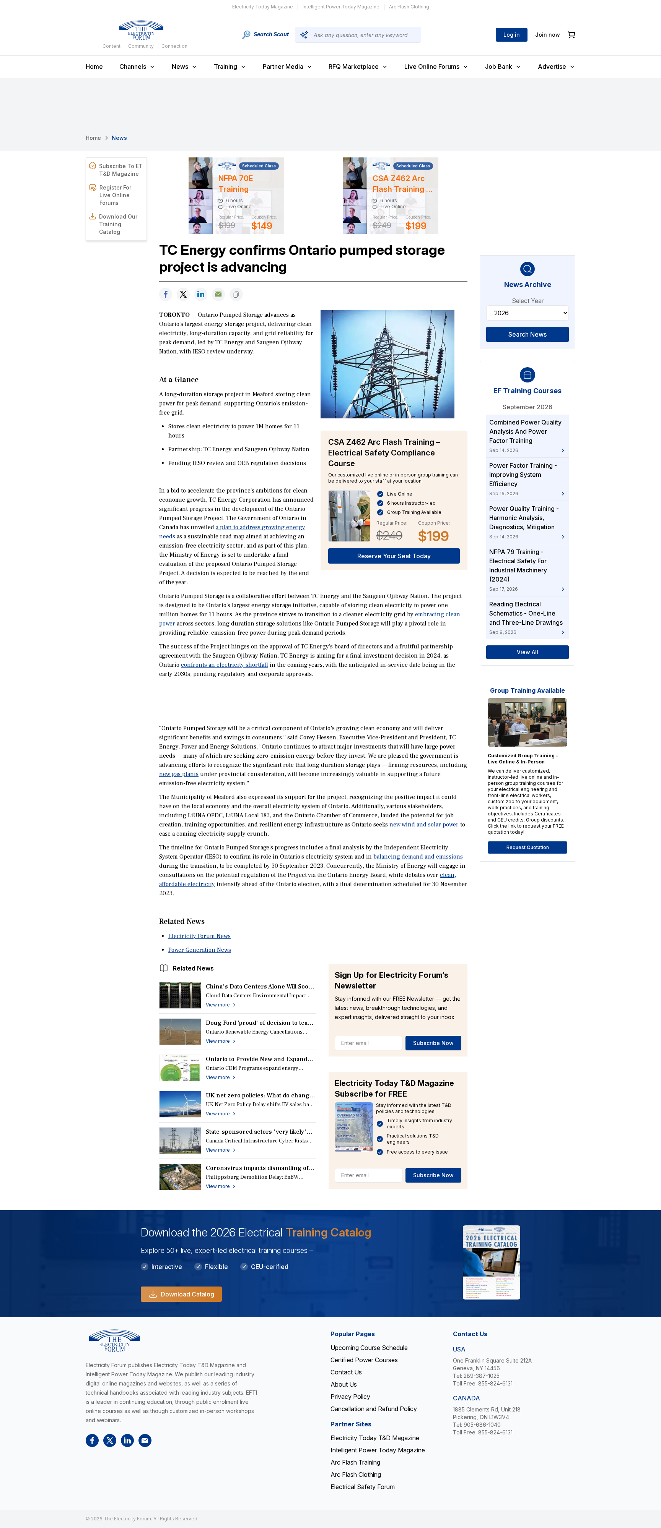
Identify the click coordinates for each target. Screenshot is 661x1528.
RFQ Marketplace (354, 66)
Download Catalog (187, 1294)
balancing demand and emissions (418, 856)
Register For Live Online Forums (115, 195)
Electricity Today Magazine (262, 7)
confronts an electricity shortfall (224, 665)
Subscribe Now (433, 1043)
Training (225, 66)
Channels (132, 66)
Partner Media (283, 66)
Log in (511, 34)
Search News (527, 334)
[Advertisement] (313, 700)
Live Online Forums (431, 66)
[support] (218, 294)
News (180, 66)
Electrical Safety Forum (362, 1487)
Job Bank (498, 66)
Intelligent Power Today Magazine (341, 7)
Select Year (528, 301)
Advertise (552, 66)
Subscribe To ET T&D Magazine (121, 170)
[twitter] (183, 294)
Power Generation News (199, 950)
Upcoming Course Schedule (369, 1347)
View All (527, 652)
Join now (547, 34)
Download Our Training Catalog (118, 224)
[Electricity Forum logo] (141, 30)
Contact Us (346, 1372)
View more (218, 1005)
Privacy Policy (350, 1396)
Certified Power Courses (364, 1360)
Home (94, 66)
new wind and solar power (424, 824)
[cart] (571, 35)
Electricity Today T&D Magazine (374, 1438)
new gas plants (179, 774)
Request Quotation (527, 847)
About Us (343, 1384)
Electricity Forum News (199, 936)
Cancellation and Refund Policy (373, 1409)
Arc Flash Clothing (409, 7)
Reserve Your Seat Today (394, 556)
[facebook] (165, 294)
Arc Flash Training (355, 1462)
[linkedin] (200, 294)
